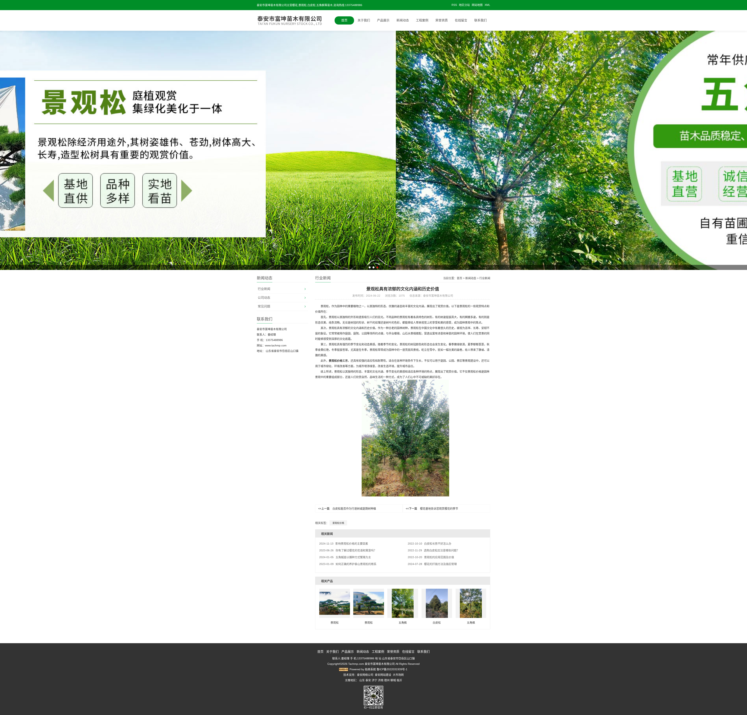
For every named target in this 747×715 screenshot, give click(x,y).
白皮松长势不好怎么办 (429, 543)
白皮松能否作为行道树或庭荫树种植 (347, 508)
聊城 (393, 680)
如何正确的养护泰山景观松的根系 (347, 564)
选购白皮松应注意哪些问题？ (433, 550)
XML (487, 4)
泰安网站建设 (383, 674)
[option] (373, 150)
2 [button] (373, 267)
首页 (344, 20)
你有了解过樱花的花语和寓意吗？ (347, 550)
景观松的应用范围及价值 (431, 557)
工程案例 (422, 20)
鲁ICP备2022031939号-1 (392, 669)
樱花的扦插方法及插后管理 (432, 564)
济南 (380, 680)
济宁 (374, 680)
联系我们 (480, 20)
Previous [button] (139, 150)
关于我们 (364, 20)
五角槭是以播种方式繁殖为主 (345, 557)
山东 (362, 680)
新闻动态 (402, 20)
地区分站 (464, 4)
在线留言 (461, 20)
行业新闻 (264, 289)
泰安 (368, 680)
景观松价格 (335, 360)
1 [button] (370, 267)
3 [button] (377, 267)
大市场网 (398, 674)
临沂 (399, 680)
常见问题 (264, 306)
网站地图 (477, 4)
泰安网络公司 (365, 674)
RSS (454, 4)
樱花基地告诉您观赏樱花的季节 (432, 508)
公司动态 (264, 297)
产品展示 (383, 20)
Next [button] (608, 150)
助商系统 (370, 669)
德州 (387, 680)
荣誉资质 (441, 20)
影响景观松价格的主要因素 (343, 543)
